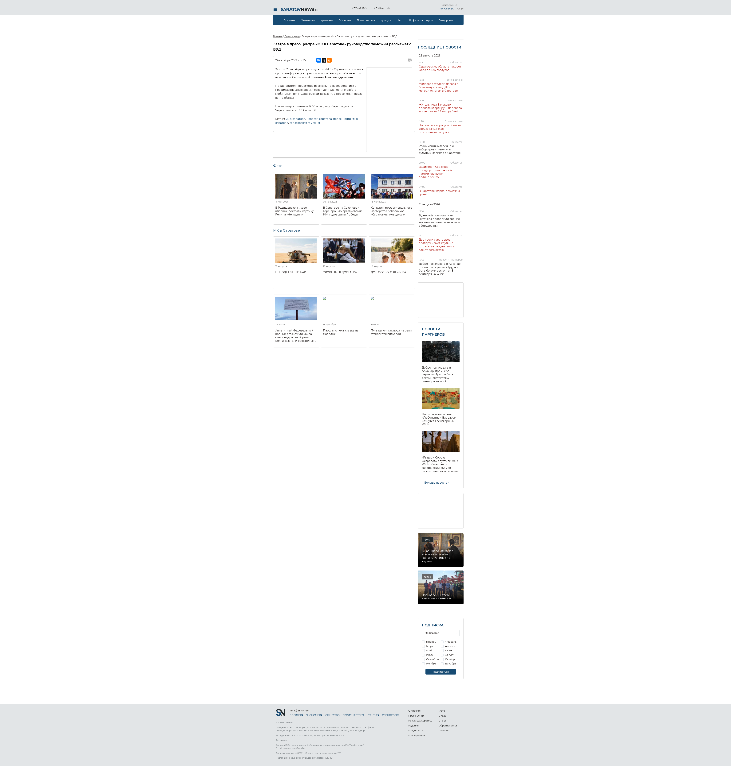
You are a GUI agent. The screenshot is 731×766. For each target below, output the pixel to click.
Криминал (327, 20)
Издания (413, 725)
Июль (429, 654)
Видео (442, 715)
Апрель (450, 646)
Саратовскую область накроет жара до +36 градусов (440, 68)
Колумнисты (415, 730)
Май (429, 650)
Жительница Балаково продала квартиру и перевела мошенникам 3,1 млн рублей (440, 108)
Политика (289, 20)
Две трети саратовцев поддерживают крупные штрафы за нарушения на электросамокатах (437, 245)
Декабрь (450, 663)
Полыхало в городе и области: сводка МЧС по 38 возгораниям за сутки (440, 129)
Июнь (448, 650)
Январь (431, 641)
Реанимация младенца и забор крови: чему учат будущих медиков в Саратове (440, 149)
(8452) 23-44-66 (299, 710)
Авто (400, 20)
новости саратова (319, 119)
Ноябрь (431, 663)
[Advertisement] (389, 109)
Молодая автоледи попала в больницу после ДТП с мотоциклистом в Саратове (438, 87)
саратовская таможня (305, 123)
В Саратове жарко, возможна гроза (439, 192)
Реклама (444, 730)
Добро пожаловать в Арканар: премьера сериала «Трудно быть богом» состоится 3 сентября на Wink (440, 269)
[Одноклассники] (329, 60)
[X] (324, 60)
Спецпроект (446, 20)
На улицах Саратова (420, 720)
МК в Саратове (286, 230)
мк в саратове (295, 119)
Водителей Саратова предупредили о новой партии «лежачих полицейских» (435, 172)
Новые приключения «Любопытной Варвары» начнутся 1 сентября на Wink (439, 419)
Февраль (450, 641)
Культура (386, 20)
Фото (442, 710)
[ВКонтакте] (318, 60)
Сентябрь (432, 659)
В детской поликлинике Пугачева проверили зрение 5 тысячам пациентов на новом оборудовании (440, 220)
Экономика (308, 20)
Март (429, 646)
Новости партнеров (421, 20)
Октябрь (450, 659)
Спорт (442, 720)
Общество (345, 20)
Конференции (416, 735)
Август (449, 654)
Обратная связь (448, 725)
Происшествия (366, 20)
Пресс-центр (416, 715)
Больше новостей (436, 482)
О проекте (414, 710)
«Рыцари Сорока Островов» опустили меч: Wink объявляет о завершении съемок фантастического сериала (440, 464)
